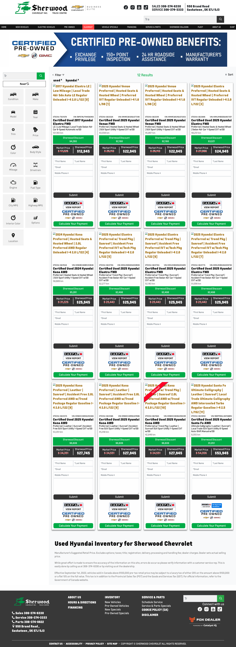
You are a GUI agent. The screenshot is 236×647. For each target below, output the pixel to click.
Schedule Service (152, 602)
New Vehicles (113, 602)
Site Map (112, 643)
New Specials (113, 609)
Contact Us (56, 643)
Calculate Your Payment (73, 223)
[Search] (220, 19)
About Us (74, 597)
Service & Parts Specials (156, 606)
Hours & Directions (82, 602)
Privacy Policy (95, 643)
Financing (75, 607)
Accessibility (74, 643)
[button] (4, 27)
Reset (23, 84)
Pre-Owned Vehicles (117, 606)
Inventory (112, 597)
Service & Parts (153, 597)
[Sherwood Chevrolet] (41, 8)
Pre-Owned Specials (117, 613)
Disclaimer (150, 614)
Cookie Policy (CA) (155, 609)
